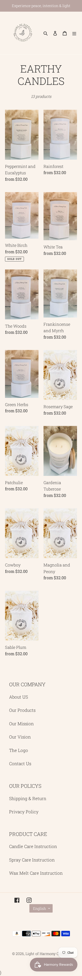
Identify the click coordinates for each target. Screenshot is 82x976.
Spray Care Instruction (32, 860)
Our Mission (21, 723)
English (39, 908)
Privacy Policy (23, 811)
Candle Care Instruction (33, 846)
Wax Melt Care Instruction (36, 873)
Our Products (22, 710)
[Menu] (74, 33)
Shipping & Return (27, 798)
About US (18, 697)
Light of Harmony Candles (48, 953)
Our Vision (20, 737)
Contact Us (20, 763)
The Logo (18, 750)
